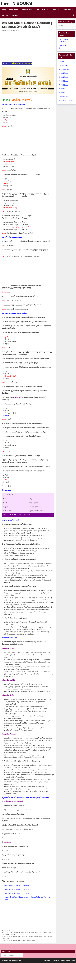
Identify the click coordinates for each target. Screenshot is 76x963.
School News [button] (67, 9)
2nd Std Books (64, 65)
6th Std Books (63, 81)
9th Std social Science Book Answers (15, 932)
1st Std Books (63, 61)
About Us (47, 960)
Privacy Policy (65, 960)
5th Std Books (63, 77)
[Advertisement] (35, 46)
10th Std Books (64, 97)
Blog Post (15, 15)
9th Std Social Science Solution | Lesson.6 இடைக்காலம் (20, 940)
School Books (13, 9)
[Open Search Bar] (73, 15)
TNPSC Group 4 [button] (41, 9)
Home (4, 9)
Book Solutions (27, 9)
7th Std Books (63, 85)
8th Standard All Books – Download (16, 889)
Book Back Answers (66, 101)
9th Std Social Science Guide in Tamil (37, 932)
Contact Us (55, 960)
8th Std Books (63, 89)
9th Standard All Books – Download (16, 886)
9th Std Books (8, 930)
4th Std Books (63, 73)
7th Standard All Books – (16, 893)
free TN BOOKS (16, 3)
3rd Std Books (64, 69)
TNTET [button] (54, 9)
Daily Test (5, 15)
